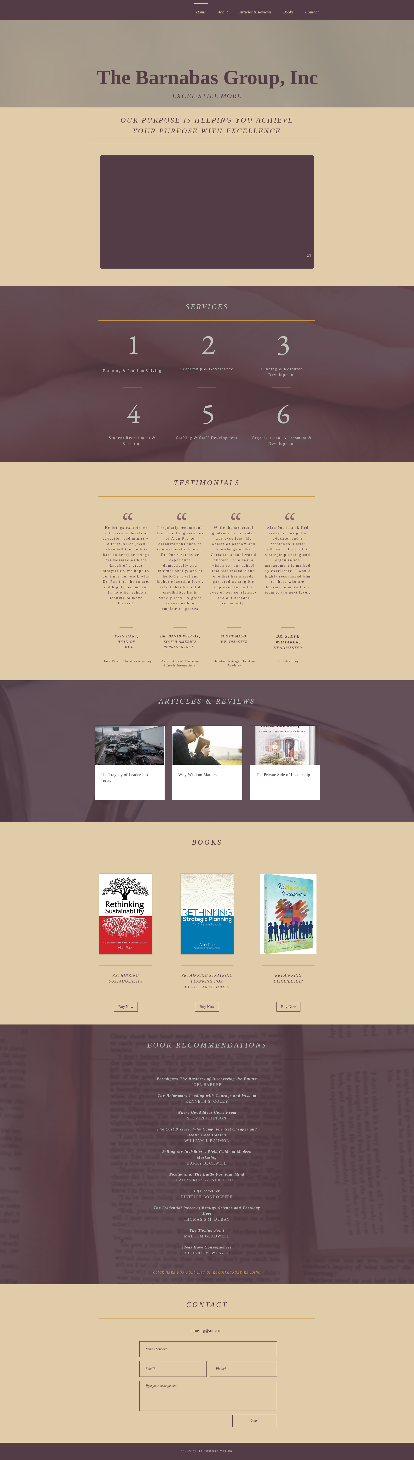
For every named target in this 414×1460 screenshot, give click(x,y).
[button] (133, 344)
